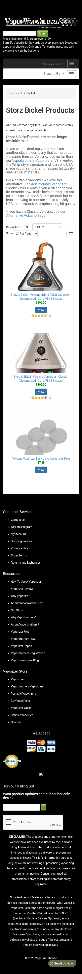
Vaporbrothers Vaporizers (32, 160)
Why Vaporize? (20, 596)
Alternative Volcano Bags (25, 215)
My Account (18, 534)
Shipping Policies (21, 541)
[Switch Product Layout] (71, 233)
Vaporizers (18, 679)
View (41, 309)
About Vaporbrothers (25, 624)
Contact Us (18, 519)
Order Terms (19, 555)
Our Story (17, 610)
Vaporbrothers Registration (28, 653)
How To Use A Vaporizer (26, 581)
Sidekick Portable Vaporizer (44, 184)
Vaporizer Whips (21, 707)
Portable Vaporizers (23, 693)
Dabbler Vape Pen (22, 715)
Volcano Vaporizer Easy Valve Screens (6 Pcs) (41, 458)
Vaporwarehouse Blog (25, 660)
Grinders (16, 722)
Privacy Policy (19, 548)
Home (13, 93)
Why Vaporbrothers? (24, 617)
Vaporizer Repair (21, 646)
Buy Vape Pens (20, 700)
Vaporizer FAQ (20, 631)
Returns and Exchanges (26, 562)
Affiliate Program (21, 526)
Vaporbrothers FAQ (23, 638)
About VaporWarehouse (27, 603)
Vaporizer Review (22, 588)
